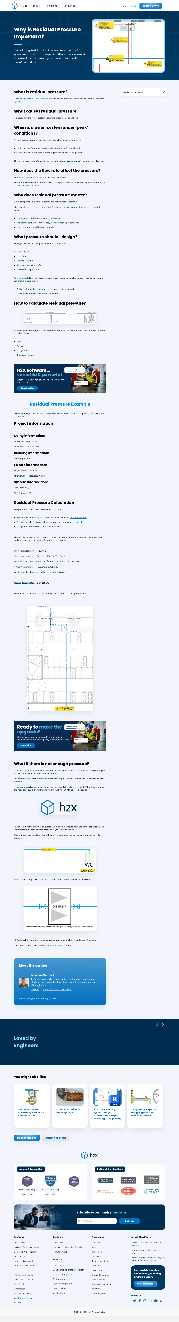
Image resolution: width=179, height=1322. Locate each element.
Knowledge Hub (99, 1293)
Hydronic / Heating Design (26, 1247)
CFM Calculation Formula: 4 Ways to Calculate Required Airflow (148, 1259)
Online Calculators (100, 1275)
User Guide (97, 1270)
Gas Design (19, 1289)
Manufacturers (60, 1252)
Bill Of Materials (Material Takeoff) (68, 1270)
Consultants (59, 1242)
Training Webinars (100, 1261)
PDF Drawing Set (60, 1265)
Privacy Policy (98, 1312)
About (95, 1247)
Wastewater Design (23, 1298)
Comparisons (98, 1279)
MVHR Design (20, 1284)
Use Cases (97, 1256)
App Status (97, 1289)
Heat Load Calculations (25, 1261)
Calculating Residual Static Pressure (31, 98)
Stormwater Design (23, 1293)
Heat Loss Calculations (24, 1265)
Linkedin (35, 989)
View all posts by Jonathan (57, 989)
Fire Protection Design (24, 1275)
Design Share (59, 1293)
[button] (164, 92)
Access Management (102, 1284)
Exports (57, 1259)
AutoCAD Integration (62, 1274)
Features (19, 1237)
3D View (17, 1302)
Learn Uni (96, 1265)
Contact (125, 6)
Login (134, 6)
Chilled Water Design (23, 1279)
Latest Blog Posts (141, 1237)
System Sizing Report (63, 1283)
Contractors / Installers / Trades (68, 1247)
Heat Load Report (61, 1288)
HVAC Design (20, 1242)
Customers (97, 1252)
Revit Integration (60, 1279)
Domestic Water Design (25, 1252)
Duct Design (19, 1256)
